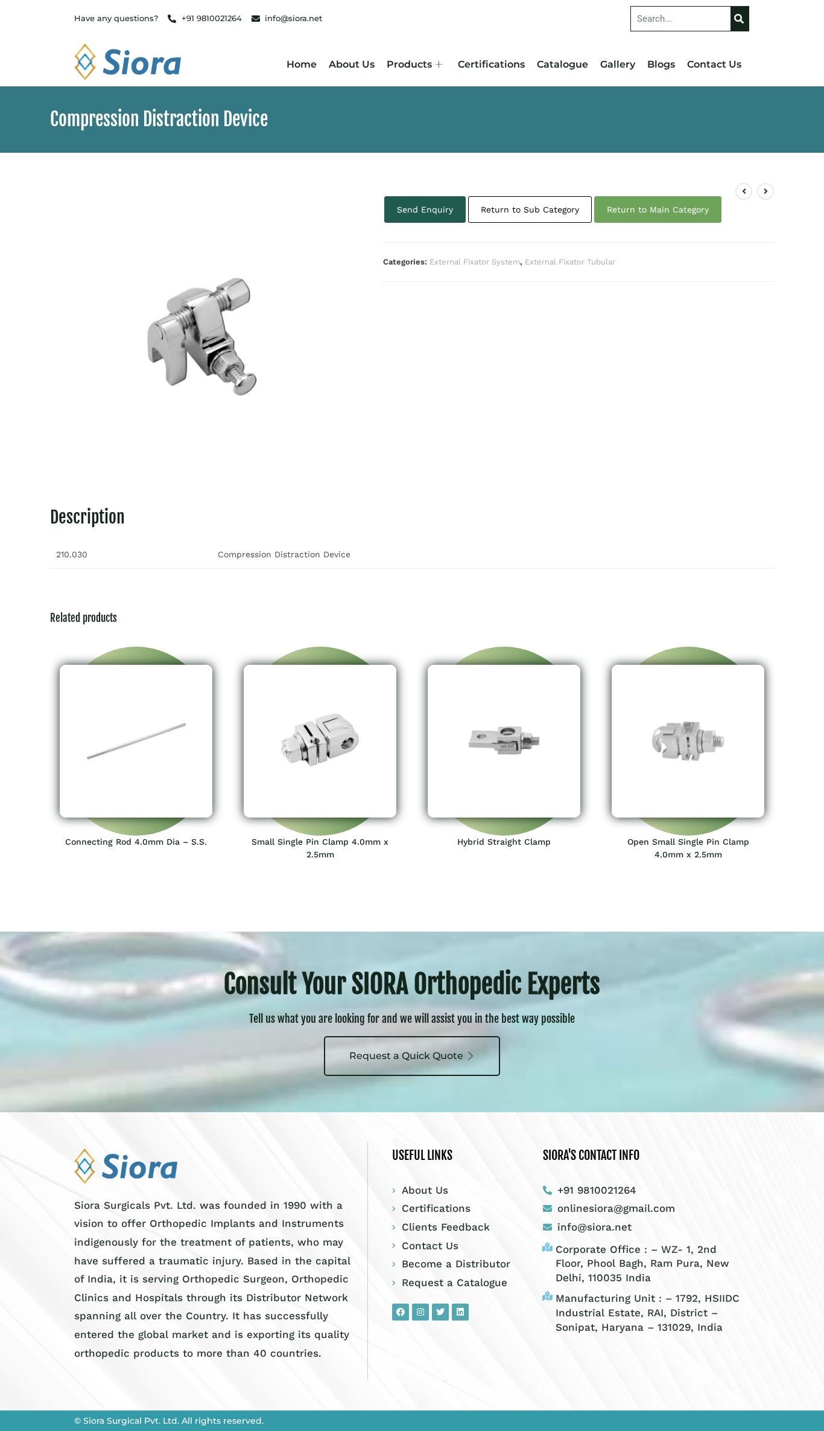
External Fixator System (474, 261)
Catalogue (562, 64)
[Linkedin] (460, 1312)
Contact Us (714, 64)
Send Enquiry (425, 209)
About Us (352, 64)
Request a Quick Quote (406, 1055)
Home (302, 64)
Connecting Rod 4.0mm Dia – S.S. (136, 842)
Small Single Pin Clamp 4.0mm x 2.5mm (320, 848)
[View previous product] (743, 191)
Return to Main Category (658, 209)
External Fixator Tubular (570, 261)
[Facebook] (400, 1312)
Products (409, 64)
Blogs (661, 64)
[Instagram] (420, 1312)
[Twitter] (440, 1312)
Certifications (491, 64)
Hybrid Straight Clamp (504, 842)
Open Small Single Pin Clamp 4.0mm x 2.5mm (688, 848)
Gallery (617, 64)
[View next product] (765, 191)
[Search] (740, 19)
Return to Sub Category (530, 209)
